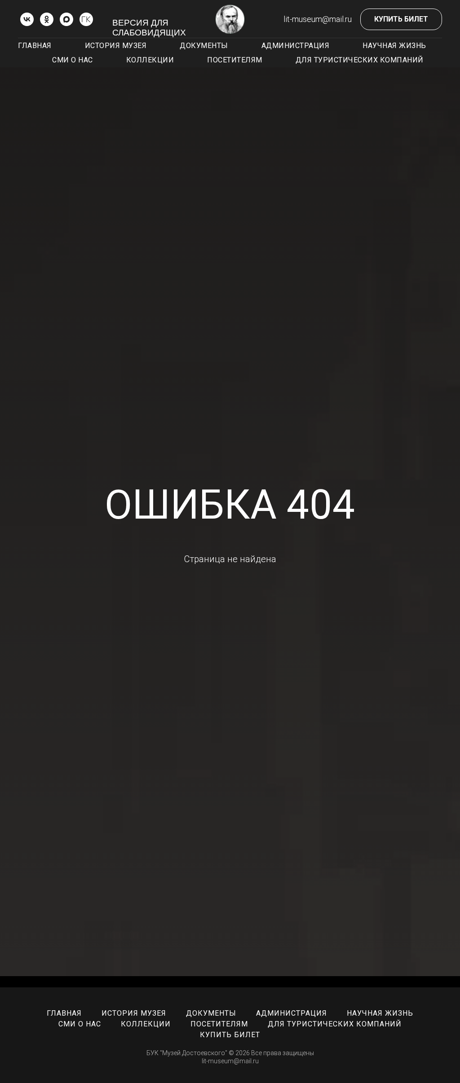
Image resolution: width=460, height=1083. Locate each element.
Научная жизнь (394, 45)
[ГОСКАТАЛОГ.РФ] (86, 19)
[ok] (46, 19)
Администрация (295, 45)
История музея (116, 45)
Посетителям (234, 60)
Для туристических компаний (360, 60)
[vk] (27, 19)
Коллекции (150, 60)
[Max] (66, 19)
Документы (204, 45)
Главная (35, 45)
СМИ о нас (72, 60)
